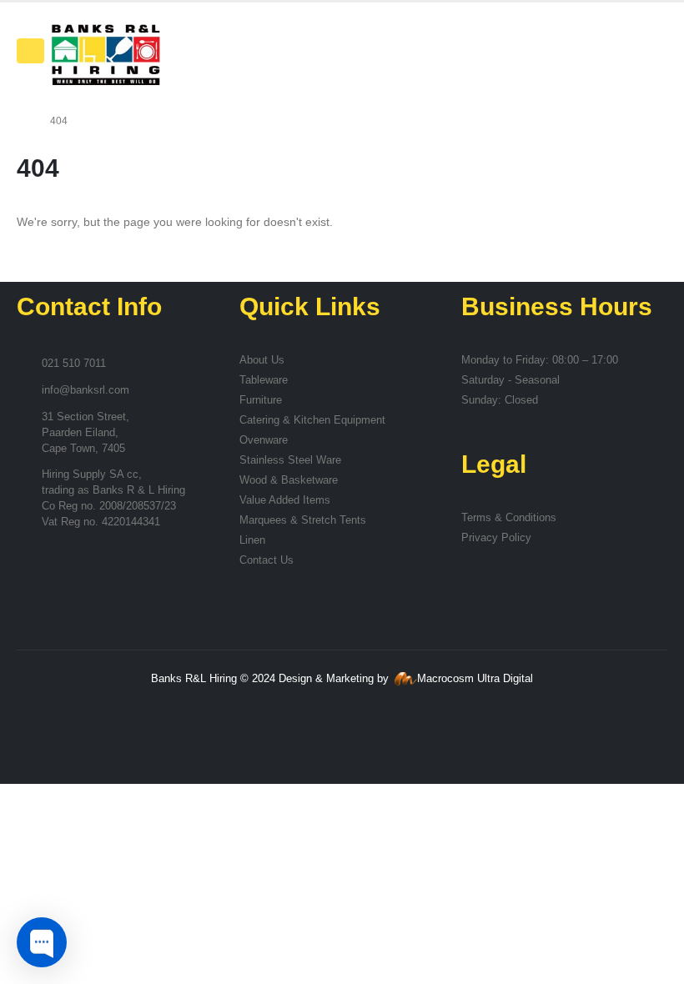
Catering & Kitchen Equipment (312, 420)
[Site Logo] (105, 54)
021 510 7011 (74, 363)
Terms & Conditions (508, 518)
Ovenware (263, 440)
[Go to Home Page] (22, 121)
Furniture (260, 400)
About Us (261, 360)
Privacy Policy (496, 538)
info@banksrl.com (85, 390)
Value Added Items (284, 500)
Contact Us (266, 560)
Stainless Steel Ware (290, 460)
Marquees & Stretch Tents (302, 520)
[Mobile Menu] (30, 50)
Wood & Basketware (288, 480)
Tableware (263, 380)
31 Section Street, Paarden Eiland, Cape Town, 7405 (85, 432)
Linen (252, 540)
